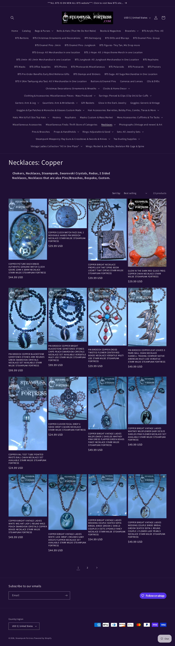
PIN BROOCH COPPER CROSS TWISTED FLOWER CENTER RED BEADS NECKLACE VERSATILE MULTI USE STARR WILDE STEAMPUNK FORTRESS (106, 355)
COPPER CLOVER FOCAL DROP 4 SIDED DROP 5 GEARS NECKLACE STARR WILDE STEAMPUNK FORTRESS (67, 427)
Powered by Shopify (43, 638)
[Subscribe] (66, 595)
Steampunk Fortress (25, 638)
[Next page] (96, 567)
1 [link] (78, 567)
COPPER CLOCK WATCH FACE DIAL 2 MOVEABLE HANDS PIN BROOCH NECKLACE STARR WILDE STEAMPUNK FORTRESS (67, 237)
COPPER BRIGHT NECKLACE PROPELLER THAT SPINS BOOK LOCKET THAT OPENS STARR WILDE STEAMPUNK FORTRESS (105, 269)
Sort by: (116, 193)
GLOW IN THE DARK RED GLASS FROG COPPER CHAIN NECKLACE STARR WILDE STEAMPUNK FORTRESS (146, 273)
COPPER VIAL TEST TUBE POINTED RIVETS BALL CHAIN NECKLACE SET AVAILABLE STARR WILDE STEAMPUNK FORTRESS (27, 459)
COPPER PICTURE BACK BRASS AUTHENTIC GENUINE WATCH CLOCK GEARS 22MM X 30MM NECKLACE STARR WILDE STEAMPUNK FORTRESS (27, 268)
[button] (12, 18)
